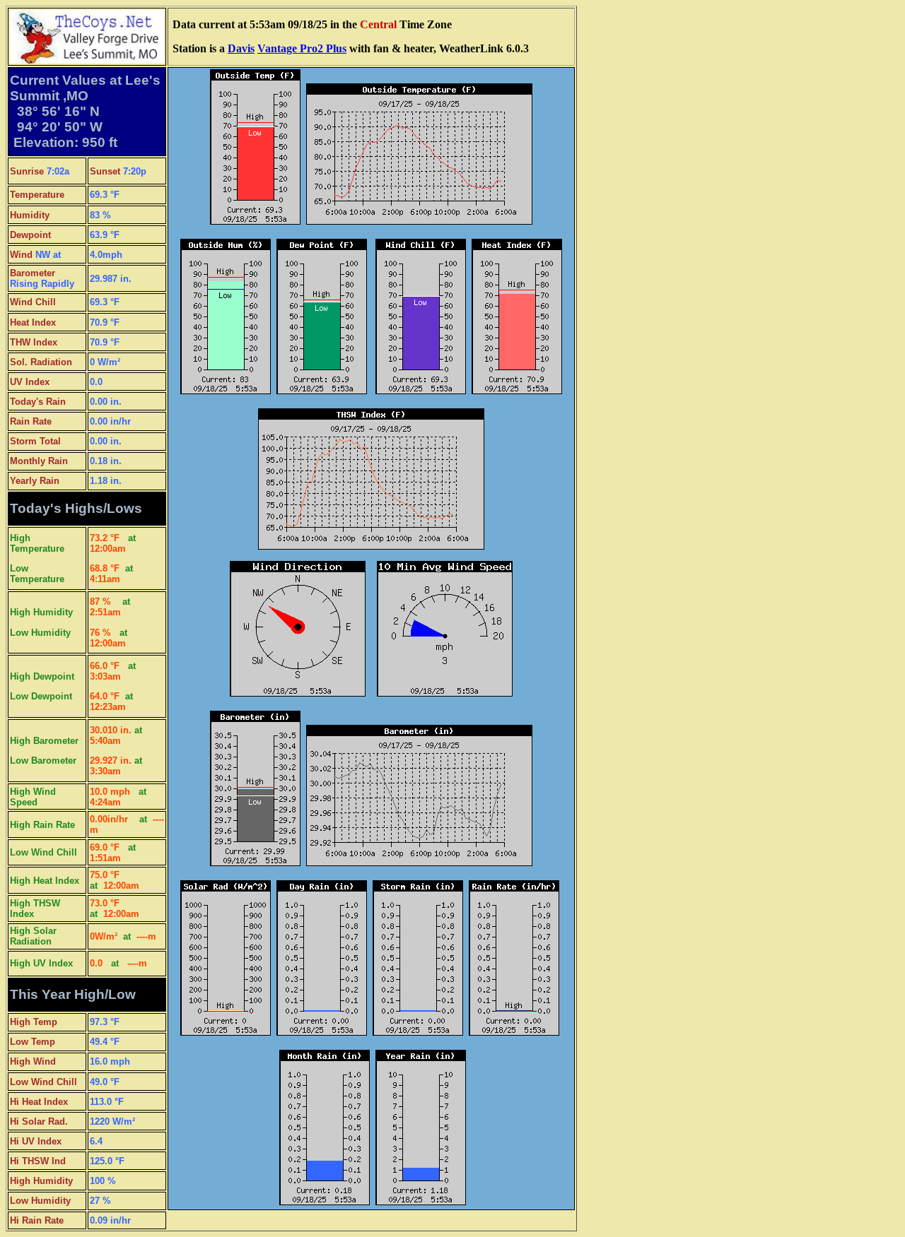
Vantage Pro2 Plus (301, 48)
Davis (241, 48)
